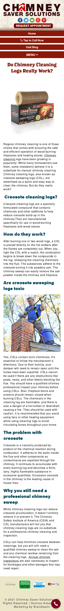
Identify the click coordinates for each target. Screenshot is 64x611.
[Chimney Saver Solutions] (32, 9)
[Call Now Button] (56, 603)
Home (32, 33)
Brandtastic (42, 607)
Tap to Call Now (33, 40)
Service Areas (41, 603)
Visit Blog (32, 47)
